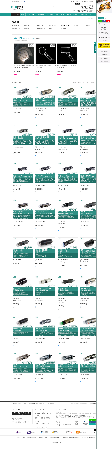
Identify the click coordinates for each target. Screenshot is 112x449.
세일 (91, 14)
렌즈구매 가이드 (104, 54)
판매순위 (92, 82)
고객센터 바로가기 (42, 403)
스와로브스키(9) (16, 28)
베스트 (28, 14)
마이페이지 (91, 1)
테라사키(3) (39, 25)
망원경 (69, 14)
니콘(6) (76, 25)
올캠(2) (51, 28)
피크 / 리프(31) (53, 25)
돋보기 (34, 14)
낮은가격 (74, 82)
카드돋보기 (50, 14)
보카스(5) (63, 28)
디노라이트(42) (65, 25)
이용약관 (19, 403)
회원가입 (78, 1)
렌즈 (57, 14)
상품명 (84, 82)
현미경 (62, 14)
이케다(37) (27, 25)
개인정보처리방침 (32, 403)
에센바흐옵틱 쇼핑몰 (105, 37)
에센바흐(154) (15, 25)
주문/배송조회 (84, 1)
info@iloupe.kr (82, 415)
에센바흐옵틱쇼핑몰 (85, 424)
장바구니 (107, 18)
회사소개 (13, 403)
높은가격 (79, 82)
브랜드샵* (93, 18)
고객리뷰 (103, 24)
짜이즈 (88, 25)
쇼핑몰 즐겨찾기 (15, 1)
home (89, 18)
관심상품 (101, 18)
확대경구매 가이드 (104, 58)
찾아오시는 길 (104, 40)
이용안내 (25, 403)
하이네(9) (26, 28)
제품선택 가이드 (104, 51)
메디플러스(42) (40, 28)
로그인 (72, 1)
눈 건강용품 (84, 14)
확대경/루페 (41, 14)
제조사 (88, 82)
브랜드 (22, 14)
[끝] (58, 390)
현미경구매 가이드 (104, 61)
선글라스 (75, 14)
